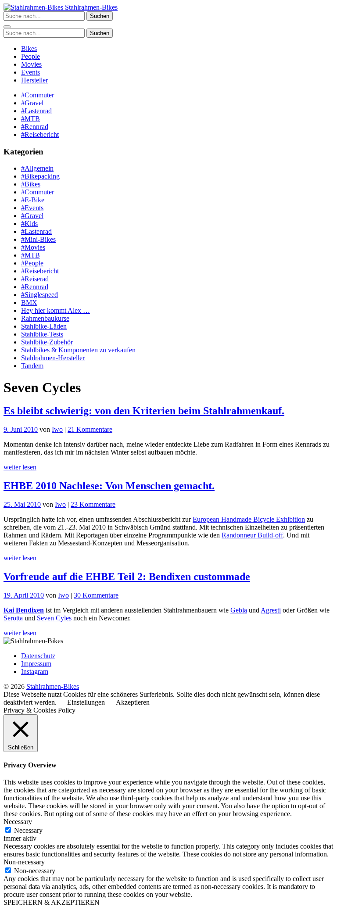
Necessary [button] (18, 821)
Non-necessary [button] (24, 862)
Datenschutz (38, 655)
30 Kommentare (96, 595)
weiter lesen (20, 467)
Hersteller (34, 80)
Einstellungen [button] (86, 702)
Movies (31, 64)
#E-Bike (32, 200)
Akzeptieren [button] (133, 702)
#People (32, 263)
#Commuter (37, 95)
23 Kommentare (93, 504)
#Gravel (32, 103)
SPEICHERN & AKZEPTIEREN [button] (52, 902)
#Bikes (30, 184)
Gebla (238, 610)
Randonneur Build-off (252, 535)
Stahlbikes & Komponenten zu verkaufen (78, 350)
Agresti (271, 610)
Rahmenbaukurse (45, 318)
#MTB (30, 118)
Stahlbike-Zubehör (47, 342)
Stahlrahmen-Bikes (90, 7)
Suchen (99, 16)
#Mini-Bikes (38, 239)
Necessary (28, 830)
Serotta (13, 618)
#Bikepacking (40, 176)
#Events (32, 207)
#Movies (33, 247)
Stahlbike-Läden (44, 326)
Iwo (57, 429)
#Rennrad (34, 126)
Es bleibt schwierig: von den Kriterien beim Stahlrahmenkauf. (144, 410)
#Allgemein (37, 168)
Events (30, 72)
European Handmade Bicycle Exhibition (249, 519)
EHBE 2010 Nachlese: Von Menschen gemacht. (109, 485)
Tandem (32, 365)
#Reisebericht (40, 134)
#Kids (29, 223)
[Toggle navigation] (7, 26)
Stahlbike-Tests (42, 334)
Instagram (34, 671)
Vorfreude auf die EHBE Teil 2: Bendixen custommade (127, 576)
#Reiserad (35, 279)
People (30, 56)
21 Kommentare (90, 429)
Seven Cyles (54, 618)
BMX (29, 302)
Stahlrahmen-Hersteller (53, 358)
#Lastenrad (36, 111)
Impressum (36, 663)
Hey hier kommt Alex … (55, 310)
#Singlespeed (39, 294)
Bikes (29, 48)
